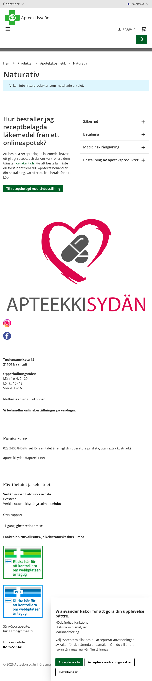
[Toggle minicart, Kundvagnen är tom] (143, 29)
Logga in (129, 29)
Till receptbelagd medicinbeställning (33, 188)
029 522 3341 (13, 647)
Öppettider (11, 4)
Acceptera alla (69, 662)
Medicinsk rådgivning (101, 147)
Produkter (25, 63)
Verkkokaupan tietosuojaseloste (27, 494)
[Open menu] (8, 29)
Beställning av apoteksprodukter (111, 160)
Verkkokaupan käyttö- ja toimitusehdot (32, 503)
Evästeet (9, 499)
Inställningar (68, 672)
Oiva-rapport (12, 515)
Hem (6, 63)
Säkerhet (90, 121)
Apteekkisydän (35, 17)
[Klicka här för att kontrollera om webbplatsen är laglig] (76, 562)
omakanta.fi (25, 163)
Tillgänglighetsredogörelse (23, 526)
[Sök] (141, 39)
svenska (138, 4)
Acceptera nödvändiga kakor (109, 662)
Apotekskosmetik (53, 63)
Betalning (91, 134)
